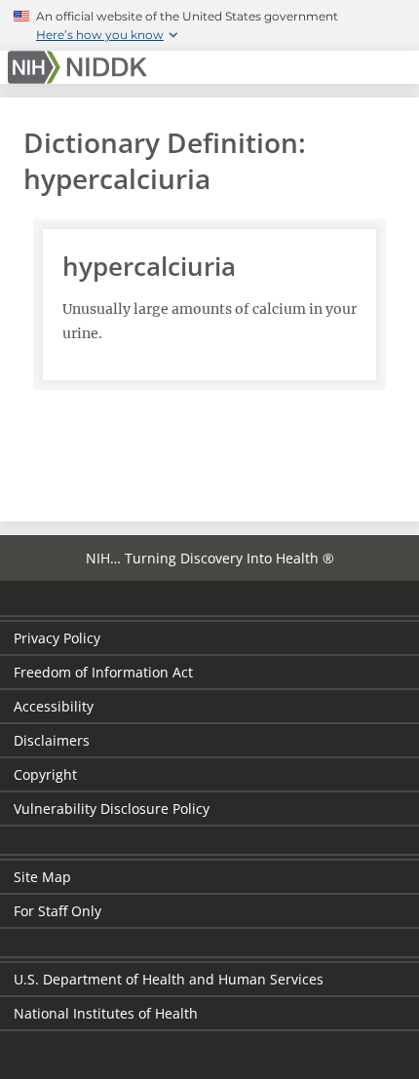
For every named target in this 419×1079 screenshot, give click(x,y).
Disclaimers (52, 740)
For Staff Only (57, 911)
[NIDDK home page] (81, 67)
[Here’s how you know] (209, 25)
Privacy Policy (57, 638)
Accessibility (54, 706)
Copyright (45, 774)
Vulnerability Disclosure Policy (112, 808)
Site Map (42, 876)
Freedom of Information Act (103, 672)
